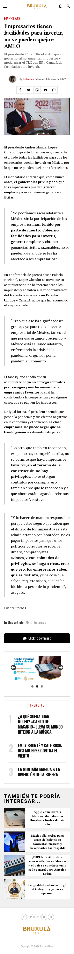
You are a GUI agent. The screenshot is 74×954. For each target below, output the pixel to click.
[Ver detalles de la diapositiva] (37, 669)
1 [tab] (32, 686)
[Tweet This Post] (28, 90)
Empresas (40, 622)
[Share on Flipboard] (37, 90)
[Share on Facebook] (20, 90)
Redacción (28, 79)
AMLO (28, 622)
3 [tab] (42, 686)
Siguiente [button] (60, 668)
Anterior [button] (13, 668)
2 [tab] (37, 686)
